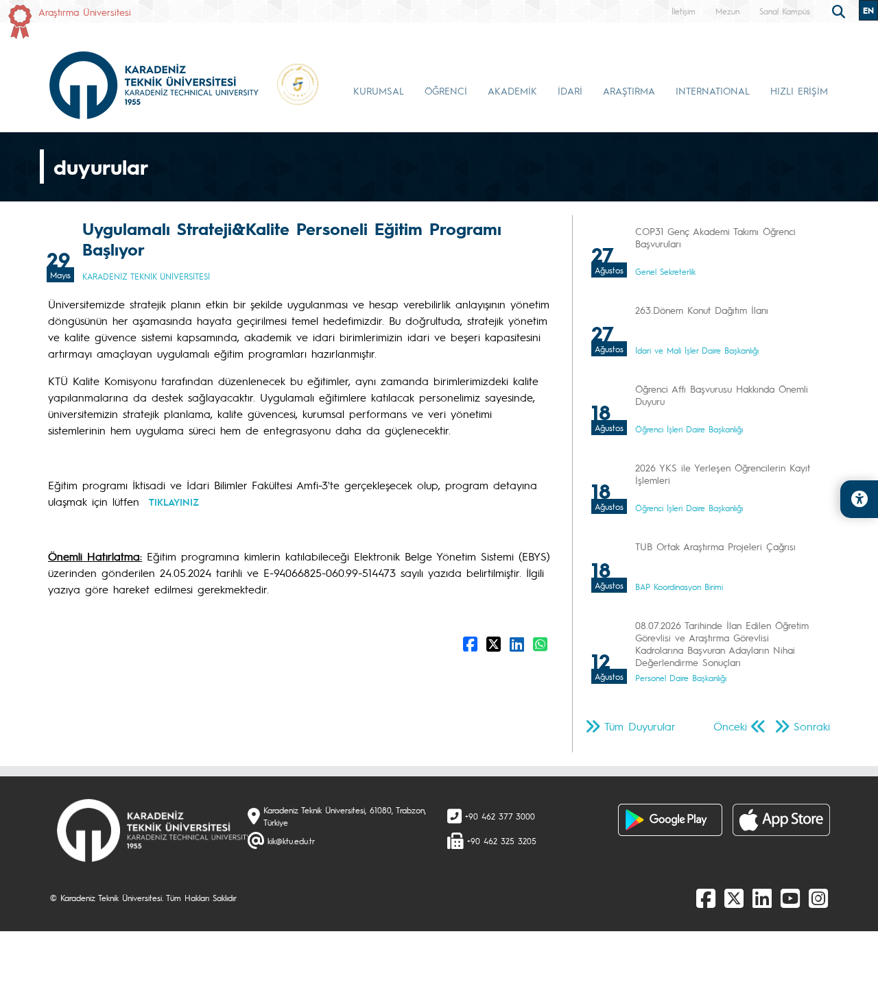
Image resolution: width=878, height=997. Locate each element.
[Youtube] (790, 897)
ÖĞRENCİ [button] (446, 90)
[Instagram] (818, 897)
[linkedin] (762, 897)
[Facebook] (705, 897)
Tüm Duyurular (640, 726)
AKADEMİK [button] (512, 90)
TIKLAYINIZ (174, 501)
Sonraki (812, 726)
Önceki (730, 726)
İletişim (684, 10)
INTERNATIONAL (713, 90)
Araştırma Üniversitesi (84, 11)
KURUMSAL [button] (378, 90)
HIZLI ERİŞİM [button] (799, 90)
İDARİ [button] (570, 90)
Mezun (727, 10)
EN (868, 10)
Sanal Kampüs (784, 10)
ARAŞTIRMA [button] (629, 90)
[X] (734, 897)
